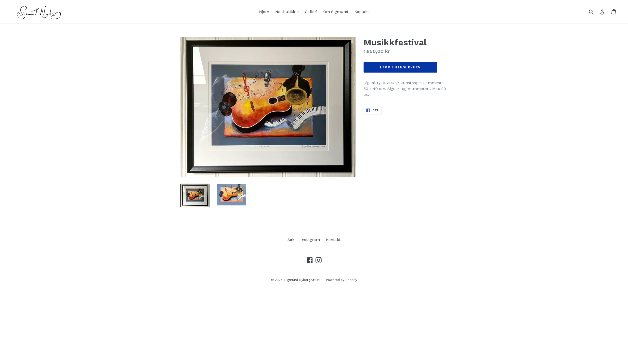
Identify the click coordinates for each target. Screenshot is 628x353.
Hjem (264, 11)
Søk (291, 239)
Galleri (311, 11)
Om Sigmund (335, 11)
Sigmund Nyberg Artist (302, 280)
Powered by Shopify (341, 280)
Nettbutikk (288, 11)
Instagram (310, 239)
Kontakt (361, 11)
